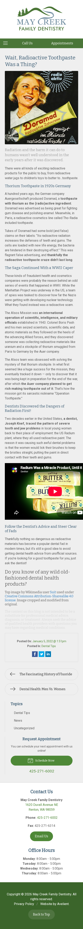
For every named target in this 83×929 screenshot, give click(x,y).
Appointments (62, 43)
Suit (53, 592)
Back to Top (41, 914)
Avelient (63, 904)
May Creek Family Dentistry (52, 894)
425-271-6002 (47, 818)
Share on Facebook (35, 654)
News (18, 720)
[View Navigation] (7, 43)
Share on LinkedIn (48, 654)
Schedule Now (44, 760)
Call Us (27, 43)
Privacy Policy (24, 904)
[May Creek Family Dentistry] (41, 18)
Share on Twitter (41, 654)
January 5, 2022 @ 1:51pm (49, 641)
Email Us (41, 836)
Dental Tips (49, 646)
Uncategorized (24, 728)
